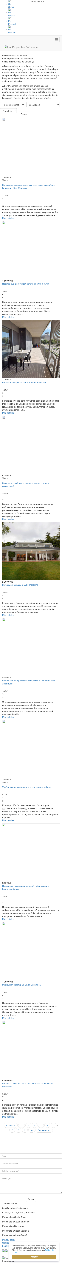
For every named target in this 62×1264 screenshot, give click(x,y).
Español (12, 32)
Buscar (24, 114)
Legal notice (8, 1245)
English (11, 15)
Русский (12, 23)
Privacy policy (8, 1239)
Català (11, 6)
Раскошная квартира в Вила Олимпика (21, 984)
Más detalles (8, 218)
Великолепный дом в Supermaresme (20, 584)
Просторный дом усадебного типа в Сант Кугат (25, 283)
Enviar (31, 1199)
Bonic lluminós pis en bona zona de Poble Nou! (24, 382)
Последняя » (44, 1130)
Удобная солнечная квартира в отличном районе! (26, 786)
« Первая (10, 1125)
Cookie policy (8, 1242)
